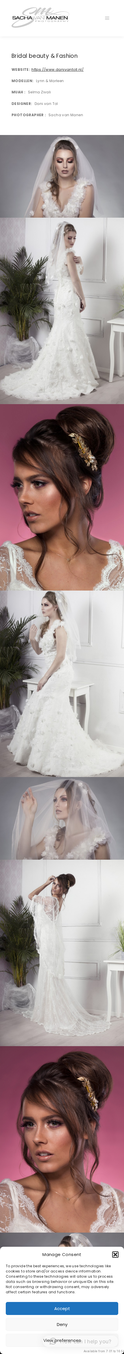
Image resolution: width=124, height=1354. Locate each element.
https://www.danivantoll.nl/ (57, 69)
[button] (115, 1254)
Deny (62, 1324)
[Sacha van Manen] (40, 18)
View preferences (62, 1340)
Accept (62, 1308)
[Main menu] (107, 18)
